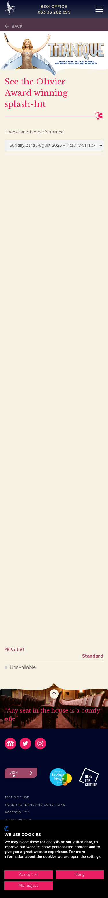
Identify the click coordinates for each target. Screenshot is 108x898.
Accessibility (17, 812)
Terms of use (17, 797)
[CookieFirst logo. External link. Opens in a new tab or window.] (6, 828)
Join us (14, 774)
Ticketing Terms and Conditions (35, 804)
